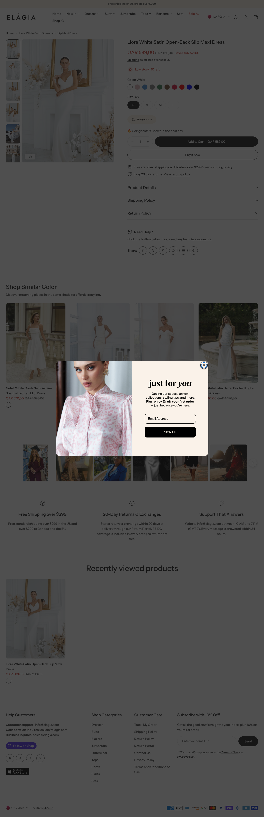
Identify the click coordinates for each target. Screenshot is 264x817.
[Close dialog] (204, 365)
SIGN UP (170, 432)
